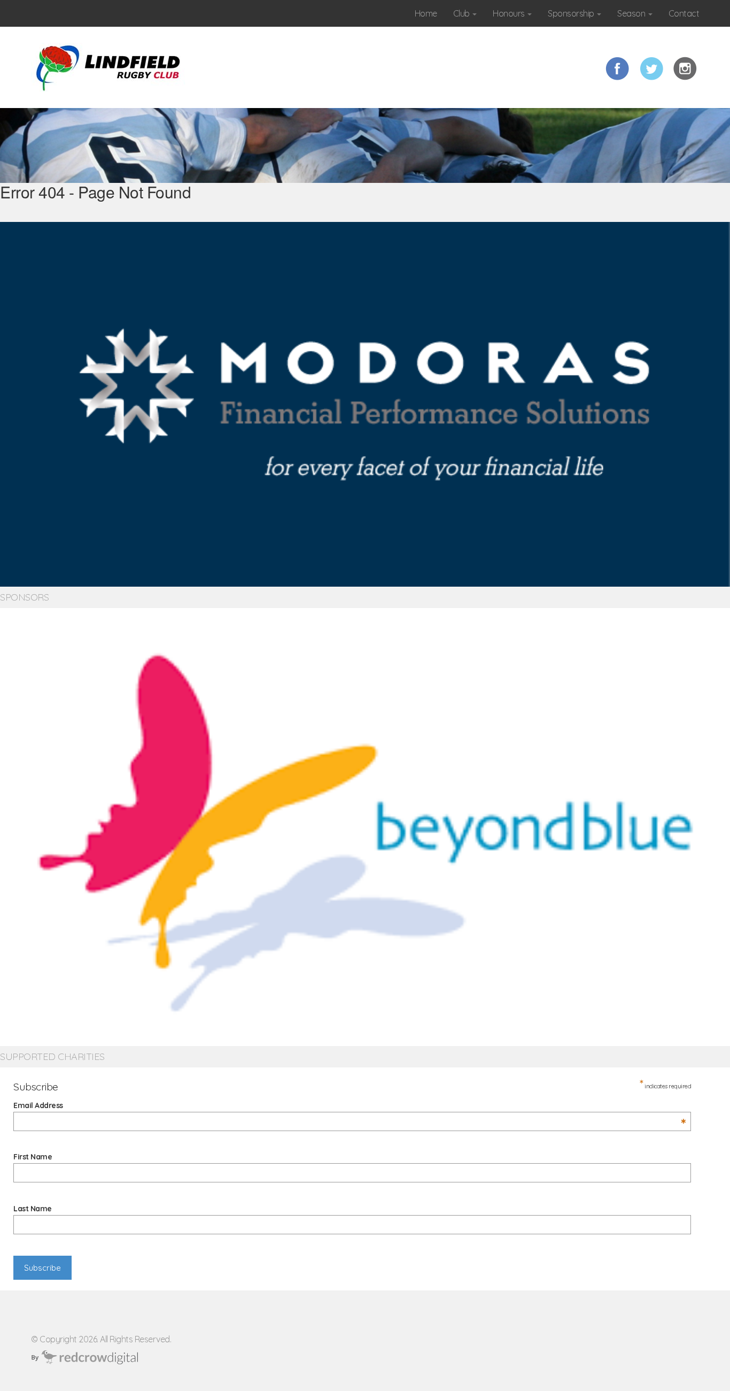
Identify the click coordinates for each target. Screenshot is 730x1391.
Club (462, 13)
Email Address (349, 1105)
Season (632, 13)
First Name (32, 1157)
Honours (509, 13)
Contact (684, 13)
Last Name (32, 1208)
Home (426, 13)
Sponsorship (572, 13)
